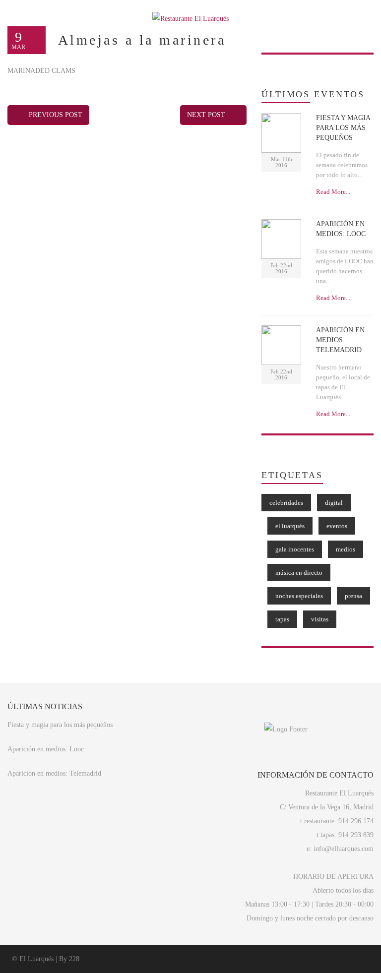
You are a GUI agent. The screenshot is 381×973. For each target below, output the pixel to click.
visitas (319, 619)
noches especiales (299, 596)
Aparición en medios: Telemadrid (54, 773)
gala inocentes (294, 549)
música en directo (298, 572)
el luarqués (290, 526)
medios (345, 549)
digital (334, 502)
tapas (282, 619)
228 (74, 959)
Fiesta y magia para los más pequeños (60, 725)
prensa (353, 596)
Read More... (333, 191)
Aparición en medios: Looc (45, 749)
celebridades (286, 502)
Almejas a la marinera (142, 40)
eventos (336, 526)
